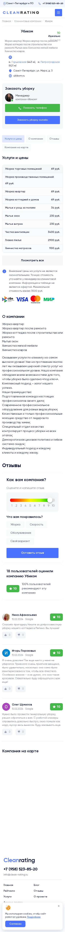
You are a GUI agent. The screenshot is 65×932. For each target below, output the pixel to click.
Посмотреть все (32, 260)
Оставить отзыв (32, 553)
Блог (36, 885)
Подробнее (34, 917)
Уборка (15, 524)
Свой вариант (20, 541)
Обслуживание (20, 533)
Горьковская (19, 62)
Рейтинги (9, 891)
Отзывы (54, 139)
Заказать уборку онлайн (32, 120)
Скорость (36, 524)
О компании (35, 139)
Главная (8, 885)
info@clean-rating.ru (16, 874)
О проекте (40, 896)
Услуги (8, 896)
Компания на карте (16, 147)
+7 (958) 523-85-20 (53, 4)
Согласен (15, 924)
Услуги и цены (13, 139)
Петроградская (50, 62)
